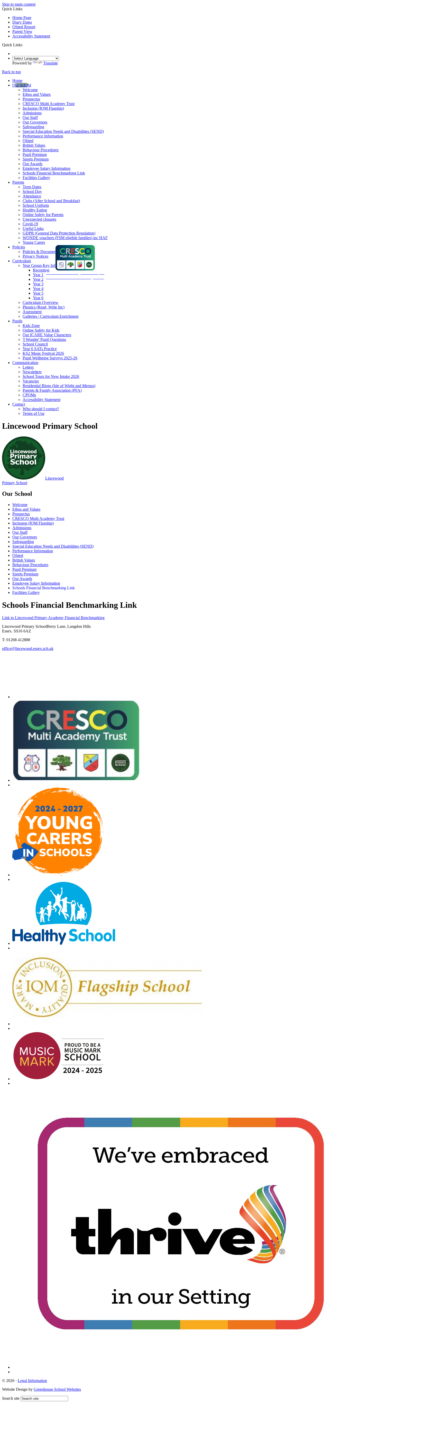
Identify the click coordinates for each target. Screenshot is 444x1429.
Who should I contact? (41, 409)
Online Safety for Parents (43, 214)
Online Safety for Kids (41, 330)
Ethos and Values (37, 94)
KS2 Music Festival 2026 (43, 353)
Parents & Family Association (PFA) (52, 390)
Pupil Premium (35, 154)
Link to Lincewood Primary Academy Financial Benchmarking (53, 617)
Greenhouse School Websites (57, 1389)
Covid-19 (30, 224)
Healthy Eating (35, 210)
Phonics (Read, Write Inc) (43, 307)
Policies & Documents (41, 251)
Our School (21, 85)
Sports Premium (36, 159)
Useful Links (33, 228)
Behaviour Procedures (41, 150)
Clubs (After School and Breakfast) (51, 201)
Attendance (32, 196)
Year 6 (38, 298)
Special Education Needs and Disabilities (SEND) (63, 131)
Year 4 (38, 288)
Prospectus (31, 99)
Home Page (21, 17)
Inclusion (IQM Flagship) (43, 108)
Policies (18, 247)
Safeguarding (33, 127)
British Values (34, 145)
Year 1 (38, 275)
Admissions (32, 113)
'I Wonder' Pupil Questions (44, 339)
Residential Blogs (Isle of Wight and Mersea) (59, 386)
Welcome (30, 90)
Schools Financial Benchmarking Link (54, 173)
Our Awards (32, 164)
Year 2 (38, 279)
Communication (25, 362)
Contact (18, 404)
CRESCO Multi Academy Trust (49, 103)
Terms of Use (33, 413)
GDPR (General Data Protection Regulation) (59, 233)
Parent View (22, 31)
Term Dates (32, 187)
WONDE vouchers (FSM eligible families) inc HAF (65, 238)
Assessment (32, 312)
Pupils (17, 321)
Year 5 (38, 293)
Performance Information (43, 136)
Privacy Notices (35, 256)
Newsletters (32, 372)
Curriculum (21, 261)
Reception (41, 270)
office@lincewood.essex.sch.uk (27, 648)
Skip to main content (18, 4)
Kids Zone (31, 325)
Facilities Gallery (36, 177)
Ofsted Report (23, 27)
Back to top (11, 72)
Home (17, 80)
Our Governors (35, 122)
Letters (28, 367)
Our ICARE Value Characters (47, 335)
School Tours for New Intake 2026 (51, 376)
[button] (24, 44)
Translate (50, 63)
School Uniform (36, 205)
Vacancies (31, 381)
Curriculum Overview (40, 302)
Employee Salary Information (46, 168)
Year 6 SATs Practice (40, 349)
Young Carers (34, 242)
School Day (32, 191)
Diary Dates (22, 22)
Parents (18, 182)
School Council (35, 344)
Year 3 (38, 284)
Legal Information (32, 1380)
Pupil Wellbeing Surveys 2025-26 (50, 358)
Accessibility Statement (31, 36)
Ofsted (28, 140)
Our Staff (30, 117)
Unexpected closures (39, 219)
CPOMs (29, 395)
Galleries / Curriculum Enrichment (50, 316)
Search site (11, 1398)
